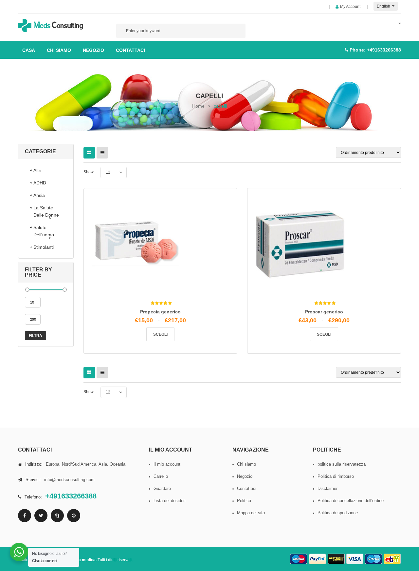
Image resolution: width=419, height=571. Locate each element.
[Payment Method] (299, 559)
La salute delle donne (46, 211)
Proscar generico (324, 311)
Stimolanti (43, 247)
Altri (37, 170)
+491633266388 (384, 50)
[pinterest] (73, 515)
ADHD (39, 182)
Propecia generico (160, 311)
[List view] (102, 153)
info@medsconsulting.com (69, 479)
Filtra (35, 335)
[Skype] (57, 515)
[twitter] (40, 515)
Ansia (39, 195)
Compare (162, 320)
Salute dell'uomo (43, 231)
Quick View (176, 323)
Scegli (160, 334)
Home (198, 106)
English (384, 6)
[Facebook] (24, 515)
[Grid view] (89, 153)
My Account (350, 6)
